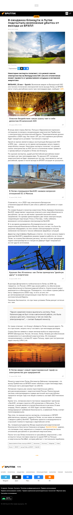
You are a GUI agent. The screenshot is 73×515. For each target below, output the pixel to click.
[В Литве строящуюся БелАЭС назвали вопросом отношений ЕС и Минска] (36, 176)
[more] (63, 125)
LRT (62, 89)
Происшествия (42, 472)
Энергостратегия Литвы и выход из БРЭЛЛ (20, 443)
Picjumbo (13, 65)
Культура (52, 472)
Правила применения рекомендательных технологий (39, 491)
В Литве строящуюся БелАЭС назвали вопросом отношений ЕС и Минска (32, 192)
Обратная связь (61, 491)
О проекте (4, 488)
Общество (51, 443)
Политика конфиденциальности (30, 488)
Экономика (36, 443)
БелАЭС (37, 447)
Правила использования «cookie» (11, 491)
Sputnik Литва (51, 427)
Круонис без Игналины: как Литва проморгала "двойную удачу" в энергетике (36, 273)
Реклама (10, 488)
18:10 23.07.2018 (13, 29)
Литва (58, 443)
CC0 (9, 65)
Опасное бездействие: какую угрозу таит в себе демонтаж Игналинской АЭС (32, 119)
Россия (11, 447)
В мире (3, 472)
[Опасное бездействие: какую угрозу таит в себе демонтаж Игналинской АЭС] (36, 104)
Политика (44, 443)
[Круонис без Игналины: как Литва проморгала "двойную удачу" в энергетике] (36, 258)
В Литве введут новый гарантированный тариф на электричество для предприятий (33, 371)
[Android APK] (6, 498)
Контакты (17, 488)
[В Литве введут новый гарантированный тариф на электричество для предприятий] (36, 355)
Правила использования (48, 488)
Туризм (60, 472)
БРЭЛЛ (16, 447)
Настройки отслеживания (9, 493)
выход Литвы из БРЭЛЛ (27, 447)
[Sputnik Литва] (9, 15)
